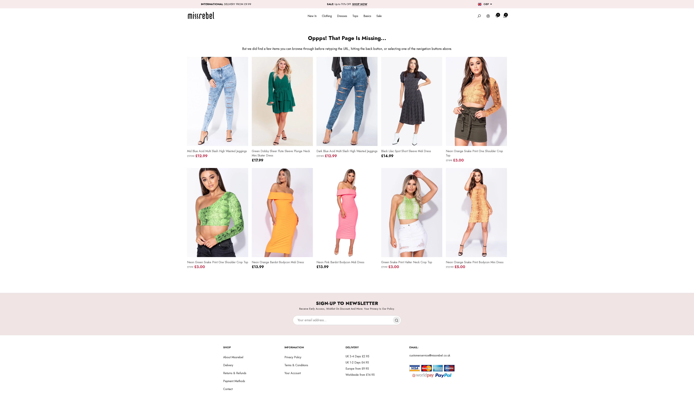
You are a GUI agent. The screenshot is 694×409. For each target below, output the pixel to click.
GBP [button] (486, 4)
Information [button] (294, 347)
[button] (491, 4)
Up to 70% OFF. (347, 4)
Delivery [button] (352, 347)
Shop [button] (227, 347)
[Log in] (488, 16)
